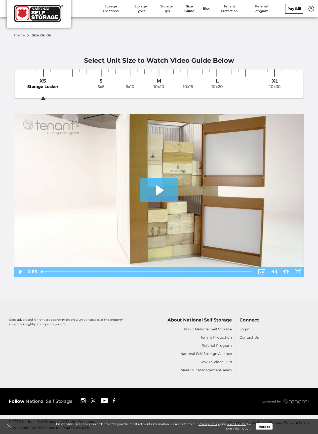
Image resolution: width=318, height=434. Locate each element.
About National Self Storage (199, 320)
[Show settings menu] (286, 272)
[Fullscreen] (298, 272)
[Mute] (274, 272)
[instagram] (83, 400)
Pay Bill (294, 8)
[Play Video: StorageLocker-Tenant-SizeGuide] (159, 190)
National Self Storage (41, 401)
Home (20, 35)
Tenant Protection (216, 337)
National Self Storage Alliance (206, 353)
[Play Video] (20, 272)
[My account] (311, 8)
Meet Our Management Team (206, 370)
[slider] (147, 272)
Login (244, 329)
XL (275, 83)
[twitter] (93, 400)
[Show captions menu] (262, 272)
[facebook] (114, 400)
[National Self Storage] (39, 15)
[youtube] (104, 400)
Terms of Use (236, 424)
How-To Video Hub (215, 362)
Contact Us (249, 337)
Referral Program (217, 345)
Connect (249, 320)
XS (42, 83)
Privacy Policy (209, 424)
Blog (206, 8)
